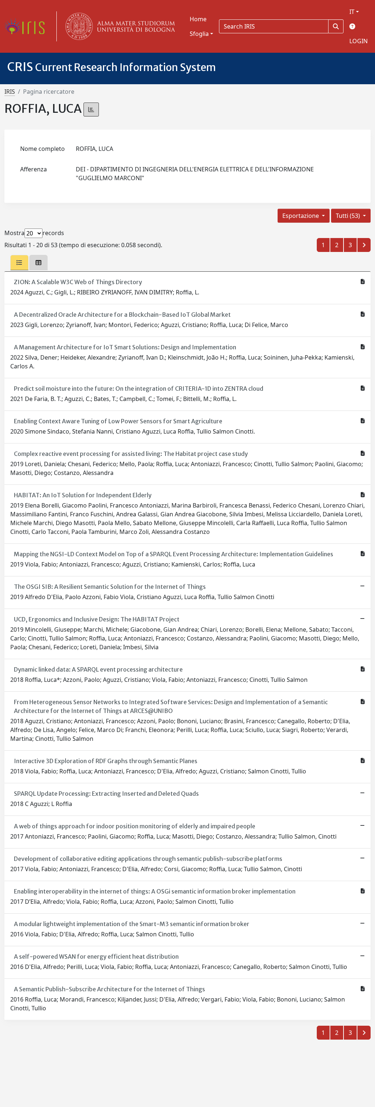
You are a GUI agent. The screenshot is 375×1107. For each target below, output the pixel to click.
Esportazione (301, 216)
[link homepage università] (118, 26)
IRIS (9, 92)
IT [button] (351, 12)
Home (198, 19)
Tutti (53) (348, 216)
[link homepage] (27, 26)
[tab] (19, 262)
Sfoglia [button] (199, 34)
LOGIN (358, 41)
